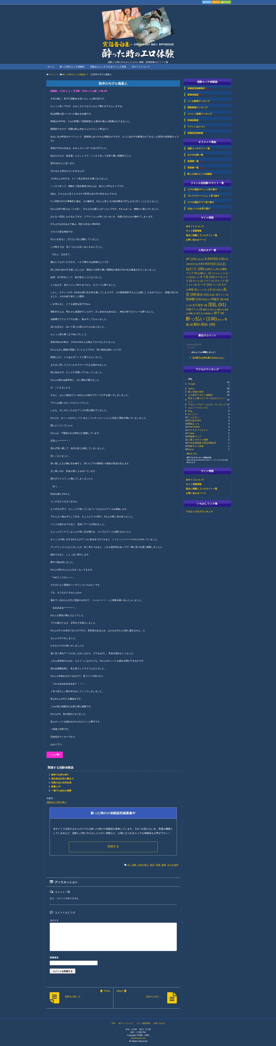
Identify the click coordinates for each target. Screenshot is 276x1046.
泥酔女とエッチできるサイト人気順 (108, 66)
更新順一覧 (196, 167)
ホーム (50, 66)
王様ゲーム (194, 309)
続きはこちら (192, 453)
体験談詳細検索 (195, 133)
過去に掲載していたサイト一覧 (201, 235)
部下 (219, 313)
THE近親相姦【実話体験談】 (202, 443)
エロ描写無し (192, 277)
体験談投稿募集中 (198, 88)
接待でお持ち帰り (60, 774)
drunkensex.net (138, 1038)
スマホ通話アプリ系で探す (201, 202)
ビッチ (204, 284)
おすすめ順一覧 (195, 155)
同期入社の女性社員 (61, 782)
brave (191, 449)
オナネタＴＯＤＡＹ (198, 430)
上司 (211, 289)
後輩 (163, 865)
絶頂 (152, 865)
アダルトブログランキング (199, 511)
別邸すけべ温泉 (196, 446)
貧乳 (199, 313)
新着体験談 (195, 95)
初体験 (193, 299)
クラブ (209, 281)
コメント (54, 920)
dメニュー (193, 414)
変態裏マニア (194, 436)
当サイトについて (141, 66)
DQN (200, 259)
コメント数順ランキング (200, 114)
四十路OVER (194, 420)
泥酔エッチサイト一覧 (199, 148)
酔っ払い (201, 318)
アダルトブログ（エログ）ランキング (207, 404)
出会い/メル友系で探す (199, 208)
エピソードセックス (198, 407)
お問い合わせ (159, 1023)
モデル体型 (172, 865)
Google (191, 383)
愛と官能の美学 (196, 391)
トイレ (191, 284)
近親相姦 (208, 313)
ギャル (198, 281)
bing (190, 411)
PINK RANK (194, 427)
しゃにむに (193, 417)
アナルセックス (220, 273)
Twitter (191, 433)
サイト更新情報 (194, 230)
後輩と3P (56, 786)
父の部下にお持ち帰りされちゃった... (208, 357)
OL (128, 865)
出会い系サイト (219, 295)
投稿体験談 (193, 120)
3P (191, 259)
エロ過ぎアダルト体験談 (200, 395)
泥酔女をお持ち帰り (56, 802)
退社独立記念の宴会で (62, 778)
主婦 (219, 290)
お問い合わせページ (196, 239)
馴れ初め (204, 324)
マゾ (216, 284)
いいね (55, 755)
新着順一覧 (195, 161)
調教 (192, 313)
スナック (221, 280)
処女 (203, 294)
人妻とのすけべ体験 (198, 439)
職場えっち (193, 423)
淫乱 (217, 304)
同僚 (158, 865)
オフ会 (207, 276)
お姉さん (211, 269)
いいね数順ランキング (199, 101)
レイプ (202, 290)
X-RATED (214, 259)
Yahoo (191, 388)
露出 (221, 320)
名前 (113, 958)
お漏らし (204, 273)
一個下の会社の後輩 (61, 790)
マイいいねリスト (196, 126)
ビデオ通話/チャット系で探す (202, 189)
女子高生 (199, 305)
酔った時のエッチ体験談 (72, 66)
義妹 (220, 309)
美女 (213, 310)
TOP (113, 1023)
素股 (206, 309)
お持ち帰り (143, 865)
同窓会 (206, 299)
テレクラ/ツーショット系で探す (203, 196)
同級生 (217, 299)
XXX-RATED (210, 264)
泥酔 (134, 865)
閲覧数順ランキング (198, 107)
